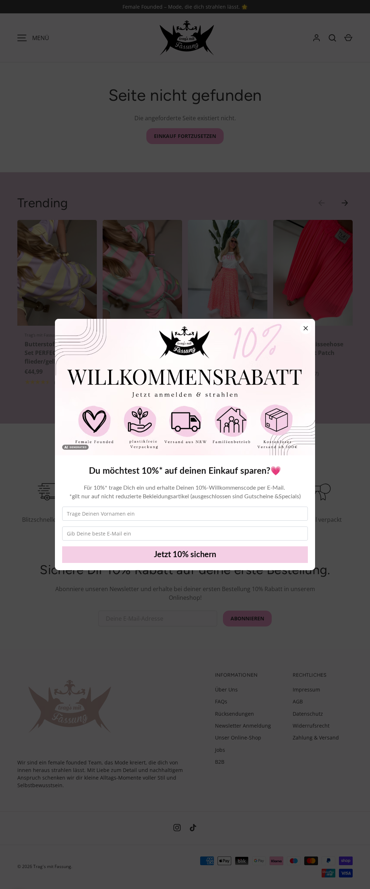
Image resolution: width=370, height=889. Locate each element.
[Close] (305, 328)
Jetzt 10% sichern (185, 555)
